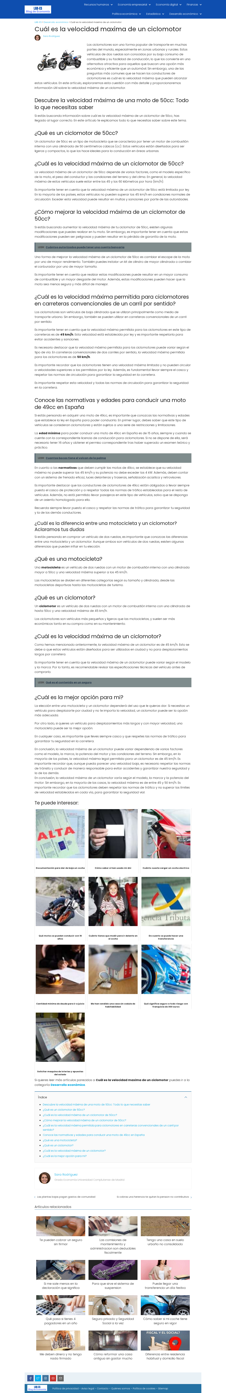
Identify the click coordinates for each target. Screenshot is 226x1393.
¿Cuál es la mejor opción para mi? (65, 1156)
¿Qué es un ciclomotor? (58, 1145)
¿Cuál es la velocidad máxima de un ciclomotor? (74, 1151)
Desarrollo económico (183, 14)
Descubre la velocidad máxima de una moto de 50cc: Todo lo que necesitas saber (96, 1104)
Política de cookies (144, 1388)
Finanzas (192, 4)
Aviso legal (87, 1388)
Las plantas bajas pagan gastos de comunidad (66, 1196)
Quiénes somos (120, 1388)
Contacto (102, 1388)
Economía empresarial (132, 4)
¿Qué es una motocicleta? (60, 1140)
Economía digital (167, 4)
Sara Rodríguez (51, 36)
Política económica (124, 14)
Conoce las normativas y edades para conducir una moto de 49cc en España (94, 1135)
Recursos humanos (96, 4)
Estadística (153, 14)
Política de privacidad (65, 1388)
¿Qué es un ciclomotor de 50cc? (64, 1110)
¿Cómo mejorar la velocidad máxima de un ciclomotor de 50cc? (84, 1120)
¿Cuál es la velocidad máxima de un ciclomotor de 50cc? (80, 1115)
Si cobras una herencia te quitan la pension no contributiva (153, 1196)
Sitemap (163, 1388)
